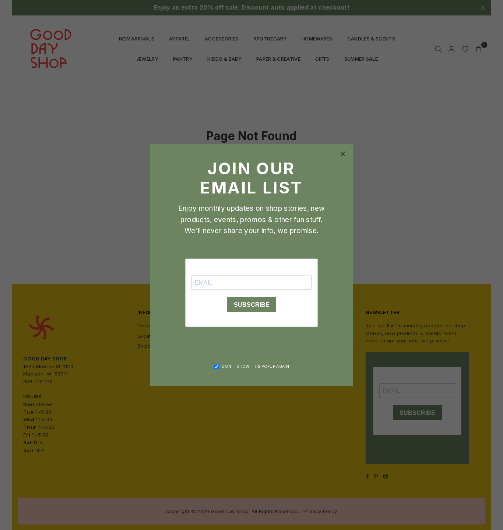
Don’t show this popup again (255, 366)
